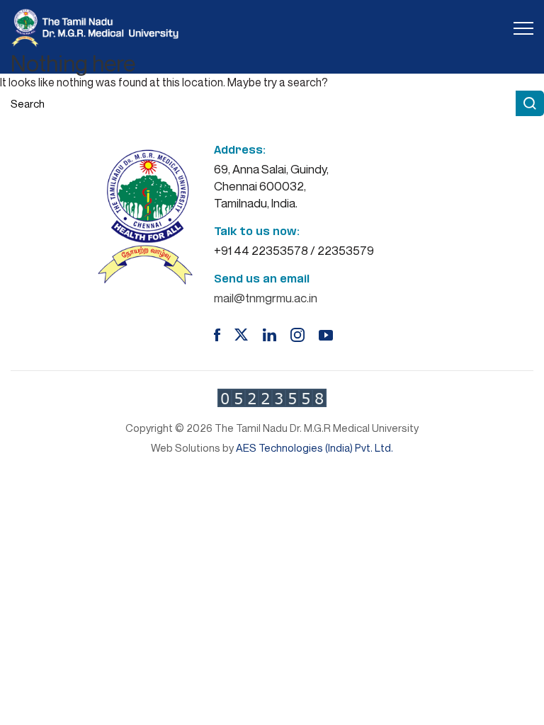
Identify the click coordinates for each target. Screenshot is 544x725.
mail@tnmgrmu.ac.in (265, 297)
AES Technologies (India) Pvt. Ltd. (314, 447)
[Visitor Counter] (272, 398)
